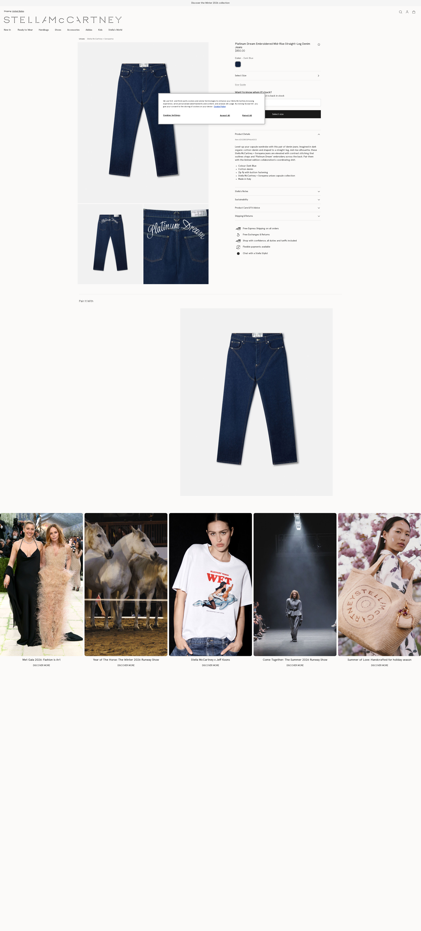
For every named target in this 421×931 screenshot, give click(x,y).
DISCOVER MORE (41, 665)
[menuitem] (9, 30)
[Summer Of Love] (379, 584)
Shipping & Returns (244, 216)
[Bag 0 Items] (413, 12)
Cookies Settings (171, 115)
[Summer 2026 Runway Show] (295, 584)
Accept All (225, 115)
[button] (143, 122)
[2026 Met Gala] (41, 584)
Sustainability (241, 200)
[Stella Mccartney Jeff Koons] (210, 584)
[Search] (400, 12)
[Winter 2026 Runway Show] (126, 584)
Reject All (247, 115)
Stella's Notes (241, 191)
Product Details (242, 134)
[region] (211, 108)
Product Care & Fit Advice (247, 208)
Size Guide (240, 85)
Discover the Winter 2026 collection (210, 3)
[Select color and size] (319, 44)
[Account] (407, 12)
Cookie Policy (220, 107)
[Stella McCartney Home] (62, 20)
